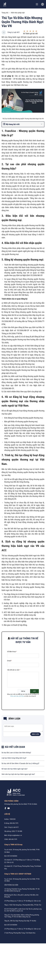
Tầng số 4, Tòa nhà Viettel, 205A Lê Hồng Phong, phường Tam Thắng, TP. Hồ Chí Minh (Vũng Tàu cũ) (21, 916)
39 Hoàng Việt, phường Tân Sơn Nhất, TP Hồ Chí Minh (20, 804)
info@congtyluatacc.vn (15, 835)
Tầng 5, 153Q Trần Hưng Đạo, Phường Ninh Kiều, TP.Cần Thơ (22, 905)
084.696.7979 (14, 823)
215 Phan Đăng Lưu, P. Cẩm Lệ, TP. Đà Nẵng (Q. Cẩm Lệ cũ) (22, 901)
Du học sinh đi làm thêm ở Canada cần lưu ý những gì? (20, 763)
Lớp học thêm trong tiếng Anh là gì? (14, 758)
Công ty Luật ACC (13, 32)
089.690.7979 (13, 839)
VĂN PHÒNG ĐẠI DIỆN (11, 885)
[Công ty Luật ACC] (4, 4)
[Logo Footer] (15, 792)
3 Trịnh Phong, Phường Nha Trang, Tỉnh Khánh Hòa (19, 933)
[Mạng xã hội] (5, 809)
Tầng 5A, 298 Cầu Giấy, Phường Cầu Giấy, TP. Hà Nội (20, 921)
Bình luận (35, 734)
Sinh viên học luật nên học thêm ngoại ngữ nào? (18, 774)
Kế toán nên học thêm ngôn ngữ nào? (14, 769)
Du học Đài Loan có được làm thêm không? (16, 753)
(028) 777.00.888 (17, 831)
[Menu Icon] (37, 4)
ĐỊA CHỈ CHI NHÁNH (10, 856)
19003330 (12, 819)
